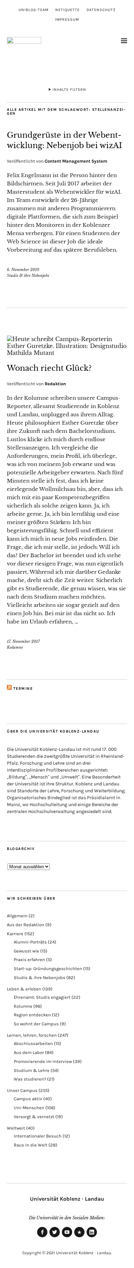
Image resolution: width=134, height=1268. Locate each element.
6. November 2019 (23, 269)
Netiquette (67, 10)
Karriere (15, 933)
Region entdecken (32, 1014)
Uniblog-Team (33, 10)
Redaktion (55, 383)
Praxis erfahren (29, 959)
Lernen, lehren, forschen (32, 1035)
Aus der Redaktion (25, 924)
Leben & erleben (24, 988)
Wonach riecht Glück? (49, 368)
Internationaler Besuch (38, 1136)
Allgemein (17, 915)
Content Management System (76, 161)
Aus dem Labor (29, 1052)
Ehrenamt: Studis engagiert (42, 997)
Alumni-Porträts (30, 942)
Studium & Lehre (31, 1070)
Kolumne (15, 647)
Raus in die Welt (30, 1145)
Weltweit (16, 1128)
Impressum (67, 19)
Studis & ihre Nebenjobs (28, 275)
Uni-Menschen (29, 1107)
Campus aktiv (28, 1098)
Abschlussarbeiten (33, 1043)
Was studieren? (30, 1079)
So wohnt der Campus (36, 1023)
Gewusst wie (26, 951)
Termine (23, 688)
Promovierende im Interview (43, 1061)
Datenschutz (101, 10)
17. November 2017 (23, 641)
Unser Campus (22, 1090)
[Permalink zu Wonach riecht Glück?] (67, 352)
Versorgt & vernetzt (34, 1116)
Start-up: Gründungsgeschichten (48, 968)
